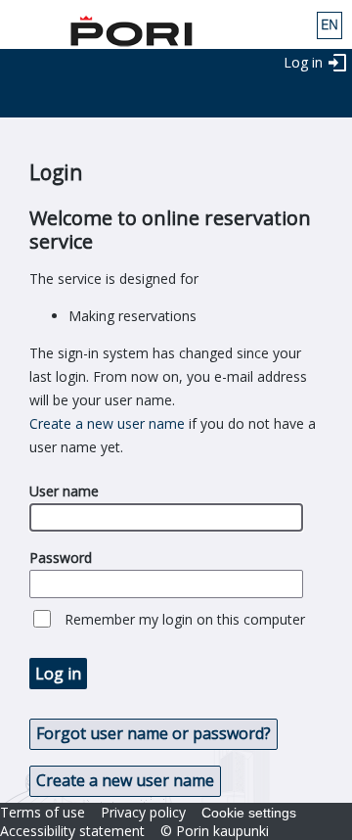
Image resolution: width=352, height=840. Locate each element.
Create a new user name (107, 423)
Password (60, 557)
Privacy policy (143, 812)
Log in (303, 62)
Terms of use (42, 812)
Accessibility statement (72, 830)
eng (329, 25)
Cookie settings (248, 812)
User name (64, 491)
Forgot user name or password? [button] (153, 733)
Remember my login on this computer (185, 619)
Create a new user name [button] (125, 780)
